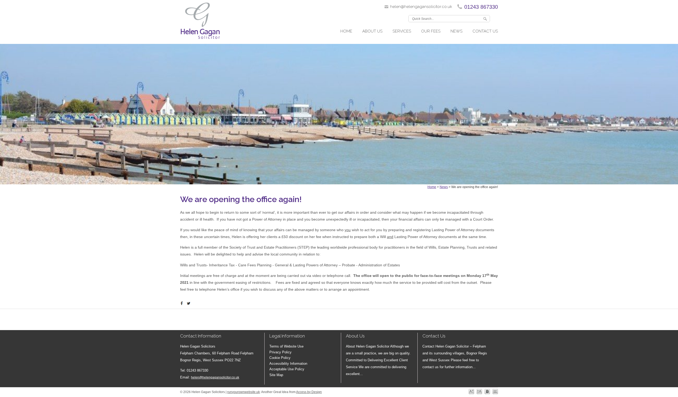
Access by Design (309, 392)
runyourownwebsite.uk (243, 392)
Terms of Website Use (286, 346)
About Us (372, 31)
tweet (189, 303)
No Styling (495, 391)
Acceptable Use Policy (286, 369)
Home (346, 31)
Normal (471, 391)
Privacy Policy (280, 352)
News (456, 31)
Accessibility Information (288, 364)
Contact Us (485, 31)
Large (479, 391)
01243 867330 (481, 7)
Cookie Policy (280, 358)
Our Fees (430, 31)
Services (401, 31)
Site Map (276, 375)
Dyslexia (487, 391)
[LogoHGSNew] (200, 22)
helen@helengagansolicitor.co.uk (421, 6)
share (182, 303)
